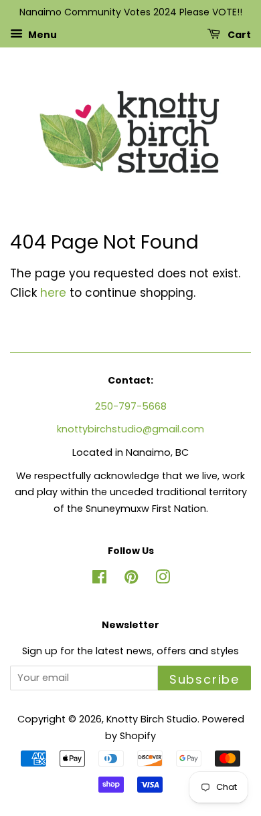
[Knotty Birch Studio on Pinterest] (131, 579)
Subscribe (204, 679)
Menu (41, 34)
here (53, 293)
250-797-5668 (131, 406)
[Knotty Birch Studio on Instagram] (162, 579)
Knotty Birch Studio (151, 719)
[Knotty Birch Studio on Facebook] (99, 579)
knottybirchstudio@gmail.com (130, 429)
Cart (238, 34)
